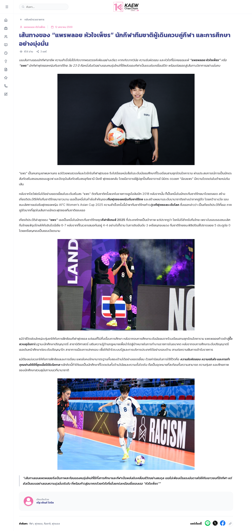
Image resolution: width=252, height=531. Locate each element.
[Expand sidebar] (7, 7)
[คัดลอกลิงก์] (230, 523)
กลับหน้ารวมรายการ (34, 19)
